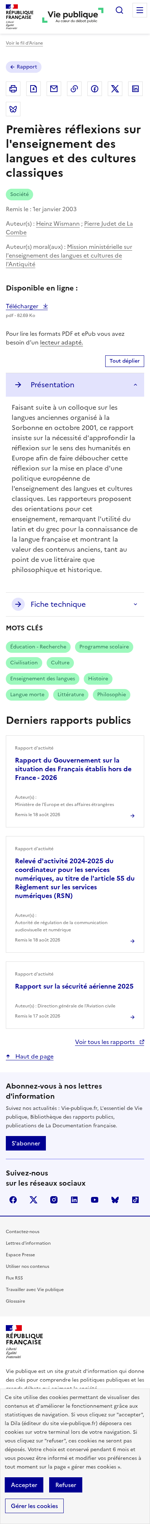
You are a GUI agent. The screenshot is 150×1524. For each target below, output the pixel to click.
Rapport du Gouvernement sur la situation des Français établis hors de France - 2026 (73, 768)
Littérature (71, 694)
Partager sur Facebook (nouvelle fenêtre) (94, 89)
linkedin (74, 1200)
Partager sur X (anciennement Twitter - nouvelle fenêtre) (115, 89)
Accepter (24, 1485)
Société (19, 194)
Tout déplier (125, 361)
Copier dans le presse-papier (74, 89)
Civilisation (24, 663)
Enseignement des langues (42, 678)
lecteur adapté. (61, 342)
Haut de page (34, 1056)
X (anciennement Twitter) (33, 1200)
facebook (13, 1200)
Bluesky (115, 1200)
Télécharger (27, 306)
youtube (94, 1200)
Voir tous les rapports (105, 1041)
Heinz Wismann (58, 223)
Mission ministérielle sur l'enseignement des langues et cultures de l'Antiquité (69, 255)
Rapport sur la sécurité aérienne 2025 (74, 986)
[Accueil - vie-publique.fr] (72, 16)
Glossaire (15, 1301)
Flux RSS (14, 1278)
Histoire (98, 678)
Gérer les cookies (34, 1506)
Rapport (27, 67)
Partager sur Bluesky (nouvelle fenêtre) (13, 109)
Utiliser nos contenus (27, 1266)
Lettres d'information (28, 1243)
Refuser (65, 1485)
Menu (140, 10)
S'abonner (26, 1143)
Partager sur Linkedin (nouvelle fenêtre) (135, 89)
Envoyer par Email (54, 89)
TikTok (135, 1200)
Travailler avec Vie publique (35, 1289)
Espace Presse (20, 1255)
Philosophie (111, 694)
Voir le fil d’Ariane (24, 43)
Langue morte (27, 694)
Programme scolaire (104, 647)
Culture (60, 663)
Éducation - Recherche (38, 647)
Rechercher (119, 10)
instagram (54, 1200)
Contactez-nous (22, 1231)
